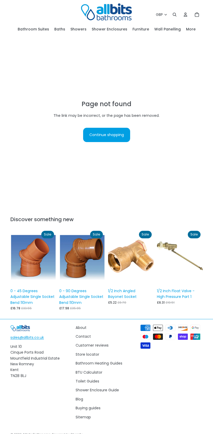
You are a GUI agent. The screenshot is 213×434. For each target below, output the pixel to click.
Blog (79, 399)
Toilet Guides (87, 381)
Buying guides (88, 408)
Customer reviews (92, 345)
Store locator (87, 354)
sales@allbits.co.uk (27, 337)
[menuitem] (190, 29)
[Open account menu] (185, 14)
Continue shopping (106, 134)
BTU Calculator (89, 372)
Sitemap (83, 417)
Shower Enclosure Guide (97, 390)
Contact (83, 336)
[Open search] (174, 14)
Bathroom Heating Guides (99, 363)
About (81, 327)
